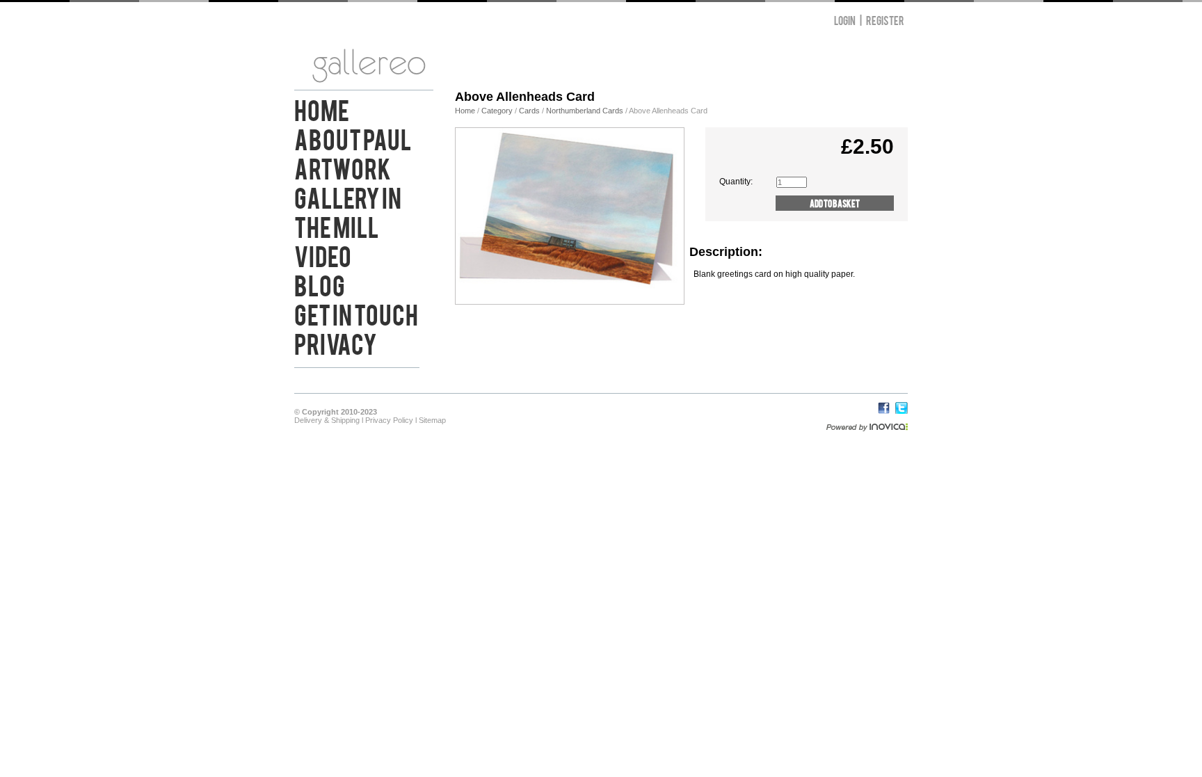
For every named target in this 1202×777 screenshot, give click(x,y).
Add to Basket (835, 203)
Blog (319, 284)
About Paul (353, 138)
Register (885, 19)
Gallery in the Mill (347, 210)
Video (322, 255)
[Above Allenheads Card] (570, 301)
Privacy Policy (389, 420)
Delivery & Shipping (327, 420)
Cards (529, 110)
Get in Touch (356, 313)
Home (321, 109)
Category (498, 110)
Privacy (335, 342)
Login (845, 19)
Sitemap (432, 420)
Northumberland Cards (584, 110)
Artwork (342, 167)
